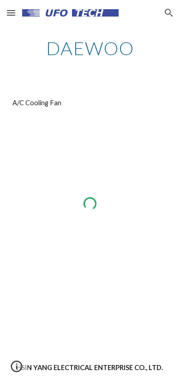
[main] (90, 48)
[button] (11, 12)
